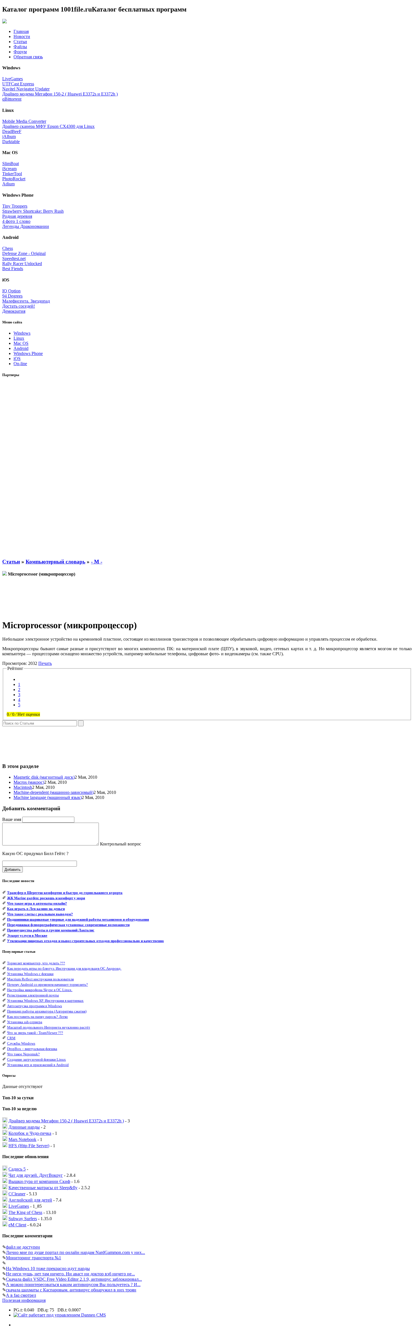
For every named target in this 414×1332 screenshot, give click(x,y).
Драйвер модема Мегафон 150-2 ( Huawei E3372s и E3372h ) (60, 94)
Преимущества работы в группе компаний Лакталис (50, 930)
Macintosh (23, 787)
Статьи (20, 41)
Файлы (20, 46)
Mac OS (21, 343)
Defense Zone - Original (24, 253)
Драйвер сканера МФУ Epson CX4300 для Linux (48, 126)
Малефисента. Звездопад (26, 301)
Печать (45, 663)
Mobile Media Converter (24, 121)
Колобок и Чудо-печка (29, 1133)
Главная (21, 31)
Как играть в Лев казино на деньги (36, 909)
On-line (20, 363)
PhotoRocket (13, 178)
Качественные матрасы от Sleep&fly (42, 1187)
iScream (9, 168)
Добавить (13, 869)
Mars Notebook (22, 1139)
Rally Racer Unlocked (22, 263)
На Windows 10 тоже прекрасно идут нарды (48, 1268)
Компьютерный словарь (55, 562)
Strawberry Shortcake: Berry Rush (33, 211)
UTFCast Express (18, 83)
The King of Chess (25, 1212)
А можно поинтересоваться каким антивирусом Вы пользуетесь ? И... (73, 1284)
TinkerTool (12, 173)
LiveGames (12, 78)
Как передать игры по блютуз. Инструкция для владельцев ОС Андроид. (64, 968)
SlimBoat (10, 163)
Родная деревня (17, 216)
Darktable (11, 141)
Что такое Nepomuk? (23, 1054)
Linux (19, 338)
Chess (7, 248)
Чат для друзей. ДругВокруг (35, 1175)
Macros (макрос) (29, 782)
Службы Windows (21, 1043)
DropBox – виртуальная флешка (32, 1049)
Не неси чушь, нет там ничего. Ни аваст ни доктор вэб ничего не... (70, 1273)
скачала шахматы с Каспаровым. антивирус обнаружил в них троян (71, 1289)
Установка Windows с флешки (30, 974)
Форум (20, 51)
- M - (96, 562)
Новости (22, 36)
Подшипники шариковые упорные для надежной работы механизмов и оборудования (78, 919)
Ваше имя (11, 819)
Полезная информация (24, 1300)
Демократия (13, 311)
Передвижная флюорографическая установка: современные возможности (68, 925)
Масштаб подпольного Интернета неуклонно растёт (48, 1027)
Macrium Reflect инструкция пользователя (40, 979)
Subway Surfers (22, 1218)
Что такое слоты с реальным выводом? (40, 914)
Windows (22, 333)
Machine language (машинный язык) (48, 797)
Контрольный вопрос (120, 844)
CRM (11, 1038)
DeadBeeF (11, 131)
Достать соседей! (18, 306)
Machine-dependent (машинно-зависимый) (54, 792)
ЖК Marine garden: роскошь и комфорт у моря (46, 898)
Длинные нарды (24, 1127)
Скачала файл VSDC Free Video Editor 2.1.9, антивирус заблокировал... (74, 1279)
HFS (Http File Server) (28, 1145)
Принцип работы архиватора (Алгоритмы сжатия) (46, 1011)
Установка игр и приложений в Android (38, 1065)
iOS (17, 358)
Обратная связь (28, 56)
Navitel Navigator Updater (26, 88)
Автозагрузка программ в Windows (34, 1006)
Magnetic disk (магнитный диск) (44, 777)
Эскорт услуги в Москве (27, 935)
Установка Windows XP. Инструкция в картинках (45, 1000)
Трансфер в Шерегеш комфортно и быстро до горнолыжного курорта (65, 893)
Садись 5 (17, 1169)
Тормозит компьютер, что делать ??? (36, 963)
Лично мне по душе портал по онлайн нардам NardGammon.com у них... (75, 1252)
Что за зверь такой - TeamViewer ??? (35, 1033)
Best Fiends (12, 268)
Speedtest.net (14, 258)
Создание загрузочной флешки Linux (36, 1059)
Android (21, 348)
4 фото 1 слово (16, 221)
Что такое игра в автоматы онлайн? (37, 903)
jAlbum (9, 136)
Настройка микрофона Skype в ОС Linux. (39, 990)
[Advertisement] (24, 467)
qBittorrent (11, 99)
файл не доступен (23, 1247)
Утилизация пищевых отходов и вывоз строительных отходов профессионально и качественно (85, 941)
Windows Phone (28, 353)
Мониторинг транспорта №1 (33, 1257)
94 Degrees (12, 296)
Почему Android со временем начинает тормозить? (47, 984)
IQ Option (11, 290)
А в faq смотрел (21, 1295)
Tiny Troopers (14, 206)
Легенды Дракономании (25, 226)
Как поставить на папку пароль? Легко (37, 1016)
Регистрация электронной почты (33, 995)
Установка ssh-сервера (24, 1022)
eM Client (17, 1224)
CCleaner (16, 1193)
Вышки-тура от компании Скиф (39, 1181)
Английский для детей (30, 1200)
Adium (8, 183)
